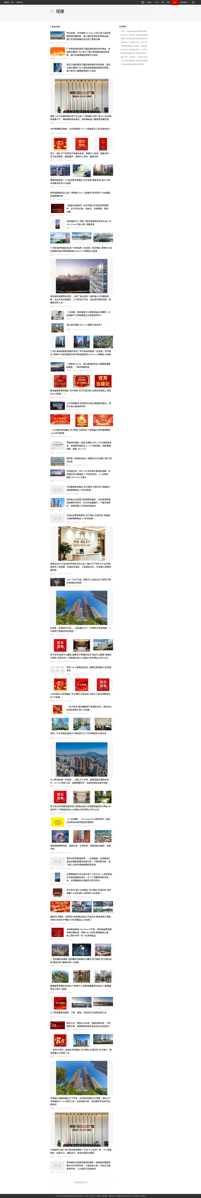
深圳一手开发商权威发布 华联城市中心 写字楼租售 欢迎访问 (78, 733)
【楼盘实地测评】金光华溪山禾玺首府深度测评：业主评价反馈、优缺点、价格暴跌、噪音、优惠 (88, 208)
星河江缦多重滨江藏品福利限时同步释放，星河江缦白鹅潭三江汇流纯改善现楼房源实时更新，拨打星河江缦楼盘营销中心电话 (88, 67)
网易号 (52, 43)
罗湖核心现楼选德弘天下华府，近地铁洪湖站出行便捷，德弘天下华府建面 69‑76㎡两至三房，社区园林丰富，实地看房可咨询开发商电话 (80, 1101)
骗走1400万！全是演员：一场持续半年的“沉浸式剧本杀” (136, 57)
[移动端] (143, 2)
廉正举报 (136, 1196)
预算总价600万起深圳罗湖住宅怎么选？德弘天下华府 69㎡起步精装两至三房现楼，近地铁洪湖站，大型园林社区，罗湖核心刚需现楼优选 (80, 567)
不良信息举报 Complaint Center (124, 1196)
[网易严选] (157, 2)
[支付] (163, 2)
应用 (12, 2)
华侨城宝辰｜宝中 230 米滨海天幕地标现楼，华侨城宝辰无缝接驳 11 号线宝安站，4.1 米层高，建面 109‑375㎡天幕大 (88, 474)
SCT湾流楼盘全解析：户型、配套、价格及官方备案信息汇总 (78, 1012)
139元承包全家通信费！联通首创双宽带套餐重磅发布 (136, 60)
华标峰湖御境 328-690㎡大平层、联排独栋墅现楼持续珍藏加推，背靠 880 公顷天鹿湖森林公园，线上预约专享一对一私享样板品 (89, 932)
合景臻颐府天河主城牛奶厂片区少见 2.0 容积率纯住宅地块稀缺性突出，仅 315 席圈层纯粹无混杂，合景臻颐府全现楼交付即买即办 (89, 877)
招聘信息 (98, 1196)
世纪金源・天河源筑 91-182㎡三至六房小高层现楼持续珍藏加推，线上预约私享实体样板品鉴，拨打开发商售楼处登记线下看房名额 (88, 36)
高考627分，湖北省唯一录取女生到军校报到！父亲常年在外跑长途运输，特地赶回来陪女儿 (136, 35)
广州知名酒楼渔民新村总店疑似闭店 (132, 64)
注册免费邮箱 (183, 2)
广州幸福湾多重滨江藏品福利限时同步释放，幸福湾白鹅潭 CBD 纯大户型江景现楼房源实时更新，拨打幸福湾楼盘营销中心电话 (88, 52)
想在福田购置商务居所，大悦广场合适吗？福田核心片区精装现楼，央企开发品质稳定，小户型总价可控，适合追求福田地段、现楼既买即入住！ (80, 299)
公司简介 (86, 1196)
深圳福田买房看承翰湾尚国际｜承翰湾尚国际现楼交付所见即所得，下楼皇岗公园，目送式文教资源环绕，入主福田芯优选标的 (88, 1165)
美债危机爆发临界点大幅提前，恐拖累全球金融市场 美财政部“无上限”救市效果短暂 (136, 46)
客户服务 (105, 1196)
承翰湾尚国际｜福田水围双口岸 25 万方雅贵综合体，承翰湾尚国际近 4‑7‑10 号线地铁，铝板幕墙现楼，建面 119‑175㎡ (88, 445)
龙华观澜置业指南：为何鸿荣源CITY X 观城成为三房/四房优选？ (80, 129)
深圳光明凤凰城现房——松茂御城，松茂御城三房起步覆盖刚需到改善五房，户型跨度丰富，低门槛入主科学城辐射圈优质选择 (88, 861)
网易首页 (6, 2)
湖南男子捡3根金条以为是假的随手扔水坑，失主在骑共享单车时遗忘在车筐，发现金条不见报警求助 (136, 38)
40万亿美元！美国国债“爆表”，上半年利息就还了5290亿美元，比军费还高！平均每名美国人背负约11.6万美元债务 (136, 49)
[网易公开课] (149, 2)
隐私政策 (111, 1196)
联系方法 (92, 1196)
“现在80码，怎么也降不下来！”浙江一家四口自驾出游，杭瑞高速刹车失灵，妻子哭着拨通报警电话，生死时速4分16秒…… (136, 42)
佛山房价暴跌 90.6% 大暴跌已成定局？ (84, 325)
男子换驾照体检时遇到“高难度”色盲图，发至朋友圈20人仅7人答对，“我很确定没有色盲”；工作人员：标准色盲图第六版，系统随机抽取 (136, 53)
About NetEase (78, 1196)
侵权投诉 (142, 1196)
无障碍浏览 (19, 2)
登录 (175, 2)
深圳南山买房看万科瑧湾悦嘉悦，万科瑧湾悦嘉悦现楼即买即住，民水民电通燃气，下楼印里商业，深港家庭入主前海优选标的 (88, 502)
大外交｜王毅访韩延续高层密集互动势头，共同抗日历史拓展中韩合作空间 (136, 31)
